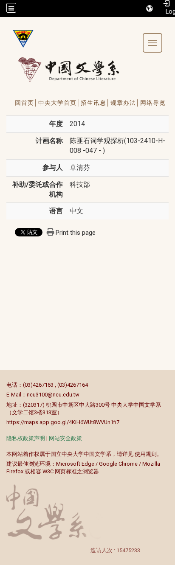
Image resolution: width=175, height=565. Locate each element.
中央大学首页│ (59, 102)
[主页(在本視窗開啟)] (20, 39)
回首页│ (26, 102)
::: (2, 385)
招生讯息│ (95, 102)
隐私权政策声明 (25, 438)
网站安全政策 (65, 438)
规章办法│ (125, 102)
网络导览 (153, 102)
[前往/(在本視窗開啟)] (76, 69)
